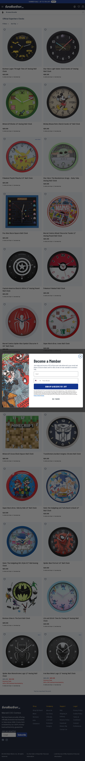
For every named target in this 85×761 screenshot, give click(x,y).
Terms (42, 395)
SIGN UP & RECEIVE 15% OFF (56, 386)
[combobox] (37, 380)
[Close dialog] (80, 356)
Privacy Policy (37, 395)
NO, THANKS (56, 399)
